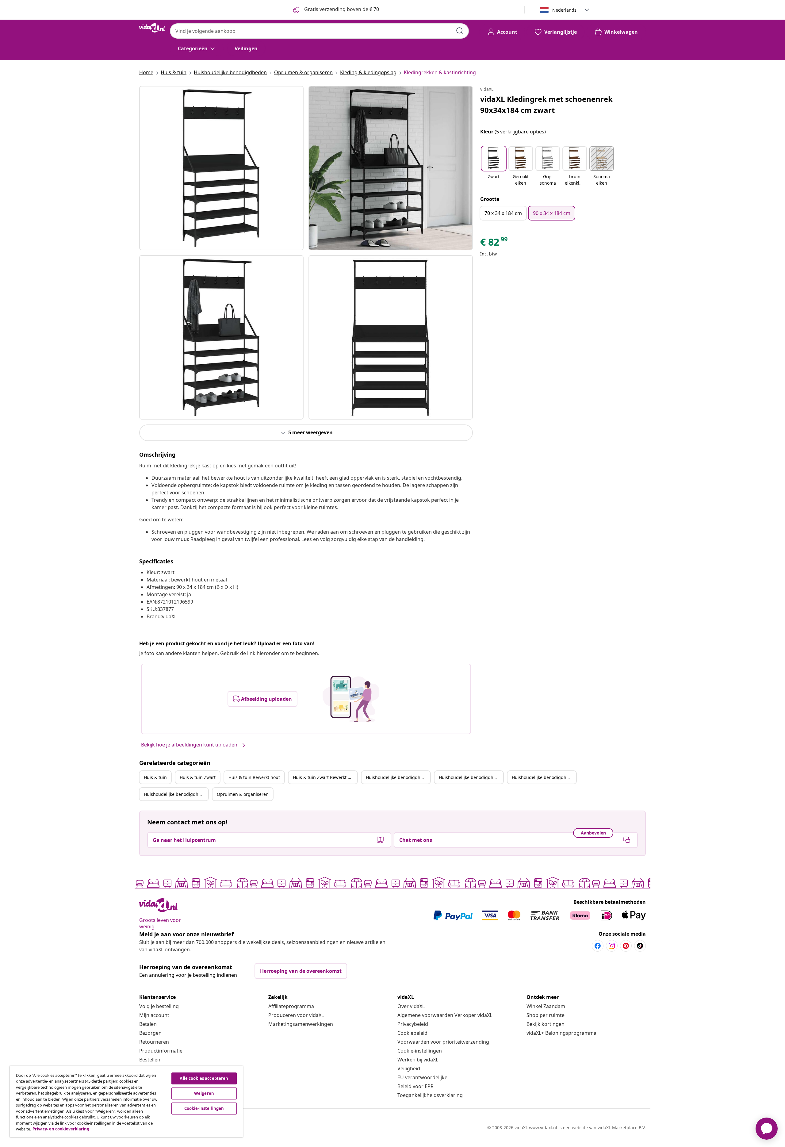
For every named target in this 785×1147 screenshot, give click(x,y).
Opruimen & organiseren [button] (243, 794)
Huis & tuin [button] (155, 777)
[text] (494, 243)
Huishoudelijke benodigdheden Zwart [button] (471, 777)
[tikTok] (640, 946)
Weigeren (204, 1093)
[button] (493, 166)
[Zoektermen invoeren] (460, 31)
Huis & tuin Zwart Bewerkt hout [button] (325, 777)
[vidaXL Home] (152, 28)
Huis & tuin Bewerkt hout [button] (254, 777)
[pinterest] (626, 946)
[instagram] (612, 946)
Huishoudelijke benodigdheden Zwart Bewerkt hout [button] (176, 794)
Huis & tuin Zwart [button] (198, 777)
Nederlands (564, 10)
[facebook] (598, 946)
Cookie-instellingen (419, 1050)
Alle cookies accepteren (204, 1078)
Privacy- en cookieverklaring (61, 1129)
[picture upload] (351, 699)
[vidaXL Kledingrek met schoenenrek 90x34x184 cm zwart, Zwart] (221, 168)
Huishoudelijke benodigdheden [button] (398, 777)
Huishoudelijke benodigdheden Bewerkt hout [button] (544, 777)
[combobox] (319, 31)
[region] (126, 1101)
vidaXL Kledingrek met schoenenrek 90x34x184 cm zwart (546, 104)
